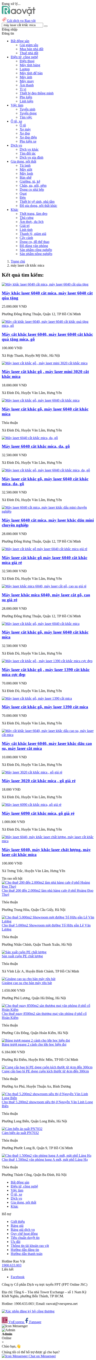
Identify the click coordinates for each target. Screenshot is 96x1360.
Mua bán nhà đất (31, 49)
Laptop (25, 69)
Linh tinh (26, 230)
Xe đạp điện (28, 137)
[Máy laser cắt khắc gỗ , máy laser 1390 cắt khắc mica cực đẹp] (47, 661)
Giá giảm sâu (29, 45)
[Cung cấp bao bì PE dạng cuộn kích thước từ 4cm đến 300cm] (47, 1067)
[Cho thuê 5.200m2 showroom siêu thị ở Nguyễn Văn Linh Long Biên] (48, 1098)
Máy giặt (26, 169)
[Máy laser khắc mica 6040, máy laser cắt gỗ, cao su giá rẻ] (44, 586)
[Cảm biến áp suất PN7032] (22, 1129)
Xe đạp (25, 133)
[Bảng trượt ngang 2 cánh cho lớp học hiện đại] (36, 1040)
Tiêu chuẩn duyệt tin (25, 1238)
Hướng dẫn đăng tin (25, 1250)
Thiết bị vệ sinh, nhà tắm (37, 201)
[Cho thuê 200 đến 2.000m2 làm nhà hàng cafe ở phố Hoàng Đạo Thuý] (48, 886)
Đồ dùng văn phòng (34, 246)
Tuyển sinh (27, 109)
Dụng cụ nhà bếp (32, 189)
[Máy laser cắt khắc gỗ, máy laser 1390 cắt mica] (37, 698)
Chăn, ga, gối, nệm (33, 185)
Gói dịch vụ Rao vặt (21, 21)
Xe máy (25, 129)
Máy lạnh (26, 173)
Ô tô (23, 125)
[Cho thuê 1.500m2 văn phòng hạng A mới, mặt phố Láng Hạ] (46, 1155)
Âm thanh (27, 85)
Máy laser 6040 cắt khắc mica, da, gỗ (36, 446)
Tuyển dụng (28, 113)
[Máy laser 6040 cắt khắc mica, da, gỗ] (30, 438)
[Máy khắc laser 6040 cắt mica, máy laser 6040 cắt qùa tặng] (45, 284)
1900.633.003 (11, 1265)
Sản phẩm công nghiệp (36, 250)
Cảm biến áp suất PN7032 (20, 1133)
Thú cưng (26, 218)
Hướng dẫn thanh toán (26, 1254)
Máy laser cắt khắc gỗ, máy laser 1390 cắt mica (45, 707)
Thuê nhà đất (29, 53)
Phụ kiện (26, 97)
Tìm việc (26, 117)
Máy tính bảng (30, 65)
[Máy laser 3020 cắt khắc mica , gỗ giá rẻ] (32, 772)
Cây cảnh (26, 238)
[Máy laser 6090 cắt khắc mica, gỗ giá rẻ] (31, 804)
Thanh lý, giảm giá (33, 234)
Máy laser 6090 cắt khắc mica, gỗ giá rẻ (38, 813)
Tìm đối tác (28, 153)
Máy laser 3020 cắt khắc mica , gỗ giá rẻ (38, 780)
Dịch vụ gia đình (31, 157)
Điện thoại (27, 61)
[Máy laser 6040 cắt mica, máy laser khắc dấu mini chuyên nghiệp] (48, 511)
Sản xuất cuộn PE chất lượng (22, 956)
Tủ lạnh (25, 165)
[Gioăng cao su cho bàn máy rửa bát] (28, 979)
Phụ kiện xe (28, 141)
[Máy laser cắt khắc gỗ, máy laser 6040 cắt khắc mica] (40, 400)
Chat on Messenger (42, 1356)
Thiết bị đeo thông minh (37, 93)
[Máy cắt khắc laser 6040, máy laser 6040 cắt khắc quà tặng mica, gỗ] (48, 326)
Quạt (23, 193)
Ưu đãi (15, 1242)
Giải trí (24, 226)
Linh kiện (26, 101)
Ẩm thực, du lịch (32, 222)
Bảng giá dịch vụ (23, 1229)
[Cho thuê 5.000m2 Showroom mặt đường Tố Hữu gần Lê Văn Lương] (48, 921)
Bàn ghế (25, 177)
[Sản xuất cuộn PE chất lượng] (24, 952)
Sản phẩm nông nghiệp (36, 254)
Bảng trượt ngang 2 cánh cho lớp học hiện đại (34, 1044)
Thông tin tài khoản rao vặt (30, 1246)
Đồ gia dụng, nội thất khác (38, 205)
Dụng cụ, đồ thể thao (34, 242)
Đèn (23, 197)
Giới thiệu (18, 1221)
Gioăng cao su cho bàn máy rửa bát (27, 983)
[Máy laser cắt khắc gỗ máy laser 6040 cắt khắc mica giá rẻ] (44, 549)
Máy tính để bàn (31, 73)
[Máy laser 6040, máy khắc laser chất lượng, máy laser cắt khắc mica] (48, 841)
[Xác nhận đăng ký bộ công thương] (28, 1311)
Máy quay (27, 81)
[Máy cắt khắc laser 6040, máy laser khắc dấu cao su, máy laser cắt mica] (48, 735)
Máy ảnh (26, 77)
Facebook (18, 1277)
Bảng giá (17, 1225)
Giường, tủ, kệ (30, 181)
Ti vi (23, 89)
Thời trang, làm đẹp (33, 214)
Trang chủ (18, 261)
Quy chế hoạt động (24, 1234)
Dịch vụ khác (29, 149)
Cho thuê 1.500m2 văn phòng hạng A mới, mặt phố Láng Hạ (45, 1159)
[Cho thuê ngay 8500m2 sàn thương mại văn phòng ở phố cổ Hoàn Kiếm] (48, 1010)
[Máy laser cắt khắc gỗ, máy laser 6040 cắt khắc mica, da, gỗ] (46, 470)
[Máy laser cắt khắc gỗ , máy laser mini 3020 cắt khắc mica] (45, 363)
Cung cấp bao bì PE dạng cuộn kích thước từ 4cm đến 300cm (45, 1071)
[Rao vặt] (18, 15)
